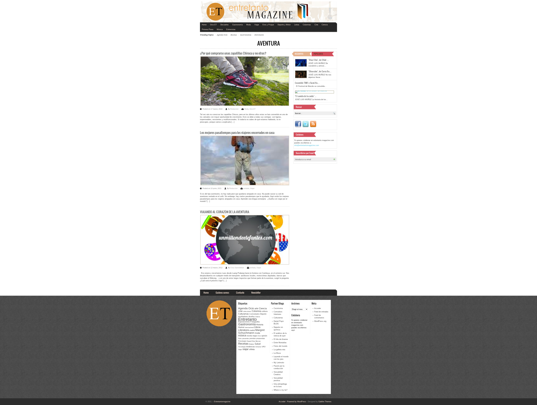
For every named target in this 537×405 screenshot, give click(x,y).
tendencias (250, 347)
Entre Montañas (280, 343)
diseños (252, 317)
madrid (252, 330)
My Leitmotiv (279, 363)
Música (220, 29)
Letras (296, 25)
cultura (265, 311)
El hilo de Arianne (281, 339)
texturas (258, 347)
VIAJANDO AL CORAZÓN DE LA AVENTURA (224, 211)
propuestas (260, 338)
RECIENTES (299, 53)
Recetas (234, 35)
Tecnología (242, 347)
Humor (241, 327)
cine (240, 311)
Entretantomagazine (221, 402)
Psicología (242, 341)
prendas (252, 338)
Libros (257, 327)
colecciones (247, 311)
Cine (316, 25)
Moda (248, 25)
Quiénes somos (222, 292)
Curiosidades (254, 314)
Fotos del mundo (280, 346)
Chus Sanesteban (237, 268)
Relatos (251, 344)
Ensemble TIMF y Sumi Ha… (307, 82)
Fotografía (255, 322)
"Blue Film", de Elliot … (318, 59)
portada (246, 188)
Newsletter (256, 292)
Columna (256, 311)
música (242, 335)
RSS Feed (313, 124)
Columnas (307, 25)
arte (256, 308)
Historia (259, 324)
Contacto (240, 292)
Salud (258, 344)
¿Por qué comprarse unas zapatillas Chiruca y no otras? (233, 53)
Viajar (256, 25)
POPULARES (318, 53)
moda (257, 333)
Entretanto (259, 35)
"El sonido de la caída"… (305, 96)
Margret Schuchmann (251, 331)
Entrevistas (230, 29)
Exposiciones (244, 322)
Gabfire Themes (324, 402)
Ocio (259, 336)
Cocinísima (278, 308)
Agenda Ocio (222, 35)
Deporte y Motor (284, 25)
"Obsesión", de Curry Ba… (319, 71)
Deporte (263, 314)
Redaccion (234, 109)
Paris (240, 338)
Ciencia (325, 25)
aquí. (293, 330)
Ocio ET (213, 25)
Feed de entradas (321, 312)
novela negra (252, 336)
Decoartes (224, 25)
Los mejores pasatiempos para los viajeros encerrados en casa (237, 132)
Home (204, 25)
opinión (264, 336)
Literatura (243, 330)
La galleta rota (279, 350)
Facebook (298, 124)
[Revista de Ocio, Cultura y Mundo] (268, 11)
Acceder (317, 308)
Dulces (257, 316)
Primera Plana (207, 29)
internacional (249, 327)
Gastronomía (237, 25)
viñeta (252, 349)
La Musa (277, 353)
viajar (245, 349)
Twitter (305, 124)
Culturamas (243, 314)
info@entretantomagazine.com (306, 145)
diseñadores (243, 317)
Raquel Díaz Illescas (254, 341)
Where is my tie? (280, 390)
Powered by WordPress (296, 402)
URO (263, 347)
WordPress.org (320, 321)
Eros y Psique (268, 25)
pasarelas (245, 338)
